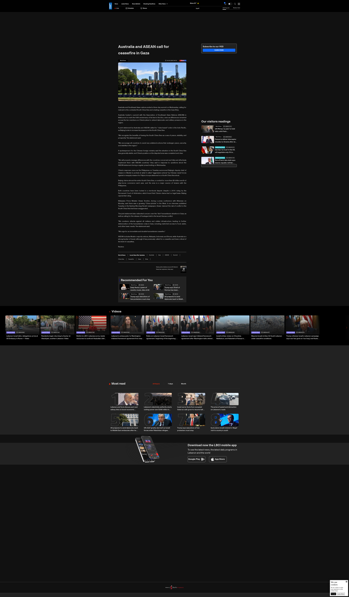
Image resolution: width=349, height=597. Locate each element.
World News (134, 285)
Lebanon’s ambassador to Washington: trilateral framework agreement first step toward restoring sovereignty (126, 337)
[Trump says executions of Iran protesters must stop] (191, 423)
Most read (118, 383)
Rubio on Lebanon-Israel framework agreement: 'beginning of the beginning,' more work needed (161, 337)
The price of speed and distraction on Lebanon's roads (223, 408)
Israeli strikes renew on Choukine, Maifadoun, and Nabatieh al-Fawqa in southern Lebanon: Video (230, 337)
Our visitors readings (215, 121)
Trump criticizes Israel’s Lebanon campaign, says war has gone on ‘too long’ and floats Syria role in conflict (302, 337)
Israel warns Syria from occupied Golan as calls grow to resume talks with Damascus (190, 408)
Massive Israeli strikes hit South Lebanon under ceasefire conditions (266, 337)
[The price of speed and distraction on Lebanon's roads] (225, 402)
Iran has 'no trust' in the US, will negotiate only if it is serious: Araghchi (225, 151)
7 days (170, 384)
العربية (197, 8)
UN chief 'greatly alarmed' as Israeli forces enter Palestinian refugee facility (157, 429)
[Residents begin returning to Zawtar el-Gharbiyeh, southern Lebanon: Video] (57, 327)
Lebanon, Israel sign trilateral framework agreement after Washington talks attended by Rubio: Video (197, 337)
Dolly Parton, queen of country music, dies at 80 (139, 289)
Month (183, 384)
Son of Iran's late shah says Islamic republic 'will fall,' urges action (225, 161)
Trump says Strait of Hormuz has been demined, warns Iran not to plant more (174, 289)
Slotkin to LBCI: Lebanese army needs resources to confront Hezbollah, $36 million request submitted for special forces (92, 337)
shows (145, 8)
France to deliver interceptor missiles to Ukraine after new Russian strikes (226, 141)
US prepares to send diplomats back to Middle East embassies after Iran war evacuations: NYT (174, 298)
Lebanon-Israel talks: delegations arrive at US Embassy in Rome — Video (22, 337)
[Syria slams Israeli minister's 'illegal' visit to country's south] (225, 423)
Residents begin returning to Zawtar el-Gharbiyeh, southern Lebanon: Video (56, 337)
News (116, 4)
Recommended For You (137, 280)
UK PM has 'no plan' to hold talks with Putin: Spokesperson (225, 130)
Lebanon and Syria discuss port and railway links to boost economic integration (124, 408)
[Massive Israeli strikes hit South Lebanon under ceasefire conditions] (267, 327)
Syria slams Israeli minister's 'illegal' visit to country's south (224, 429)
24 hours (156, 384)
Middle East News (220, 147)
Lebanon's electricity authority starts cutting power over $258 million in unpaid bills (158, 408)
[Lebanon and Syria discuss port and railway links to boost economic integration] (124, 402)
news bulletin (136, 4)
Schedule (131, 8)
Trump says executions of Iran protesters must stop (140, 298)
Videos (116, 311)
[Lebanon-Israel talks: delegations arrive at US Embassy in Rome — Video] (22, 327)
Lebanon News (11, 332)
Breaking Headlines (149, 4)
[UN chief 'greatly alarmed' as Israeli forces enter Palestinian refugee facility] (158, 423)
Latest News (125, 4)
